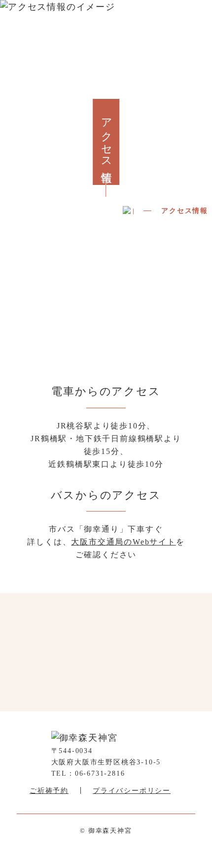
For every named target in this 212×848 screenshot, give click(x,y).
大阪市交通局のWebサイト (123, 542)
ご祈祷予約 (49, 790)
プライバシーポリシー (132, 790)
